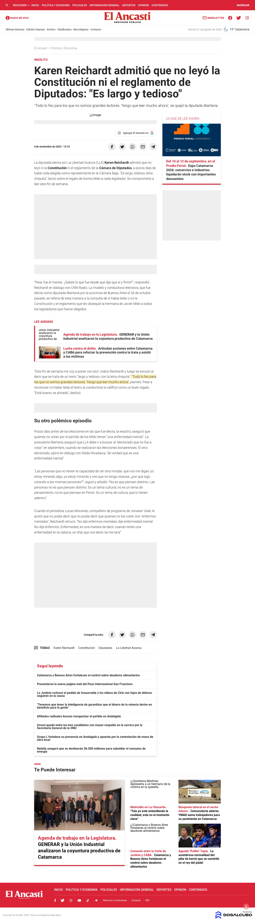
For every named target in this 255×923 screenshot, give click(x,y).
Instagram (71, 900)
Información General (104, 5)
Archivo (51, 29)
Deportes (128, 5)
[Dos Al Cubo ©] (233, 917)
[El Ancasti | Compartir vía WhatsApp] (132, 146)
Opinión (143, 5)
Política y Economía (56, 5)
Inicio (35, 5)
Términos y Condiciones (115, 900)
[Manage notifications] (246, 906)
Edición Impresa (35, 29)
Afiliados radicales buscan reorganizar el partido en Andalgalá (79, 716)
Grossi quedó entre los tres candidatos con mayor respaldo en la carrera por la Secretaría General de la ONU (89, 726)
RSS (147, 900)
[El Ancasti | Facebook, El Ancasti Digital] (230, 17)
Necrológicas (80, 29)
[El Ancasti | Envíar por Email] (143, 146)
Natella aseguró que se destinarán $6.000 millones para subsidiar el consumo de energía (91, 750)
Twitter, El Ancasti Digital (62, 900)
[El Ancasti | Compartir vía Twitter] (122, 146)
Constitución (86, 648)
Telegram (96, 900)
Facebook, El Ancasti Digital (55, 900)
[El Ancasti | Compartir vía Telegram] (153, 146)
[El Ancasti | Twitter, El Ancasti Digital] (238, 17)
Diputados (105, 648)
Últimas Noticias (15, 29)
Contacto (95, 29)
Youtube (79, 900)
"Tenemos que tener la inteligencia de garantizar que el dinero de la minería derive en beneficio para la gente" (94, 706)
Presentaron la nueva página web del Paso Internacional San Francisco (85, 684)
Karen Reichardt (64, 648)
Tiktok (88, 900)
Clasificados (64, 29)
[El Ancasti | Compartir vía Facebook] (112, 146)
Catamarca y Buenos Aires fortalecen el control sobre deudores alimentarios (88, 675)
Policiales (79, 5)
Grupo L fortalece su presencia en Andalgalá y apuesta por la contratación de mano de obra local (95, 738)
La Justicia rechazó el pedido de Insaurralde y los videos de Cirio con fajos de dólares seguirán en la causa (94, 694)
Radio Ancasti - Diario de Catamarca (17, 18)
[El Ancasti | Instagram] (247, 17)
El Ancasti (41, 48)
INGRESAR (243, 5)
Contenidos (160, 5)
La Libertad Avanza (129, 648)
